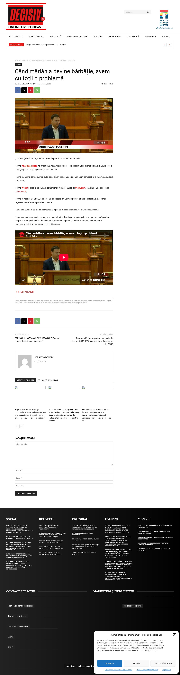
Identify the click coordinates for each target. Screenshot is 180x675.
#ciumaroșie (20, 191)
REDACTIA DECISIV (28, 84)
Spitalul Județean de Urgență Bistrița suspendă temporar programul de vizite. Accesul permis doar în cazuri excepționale (18, 546)
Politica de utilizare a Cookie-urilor (118, 670)
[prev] (165, 44)
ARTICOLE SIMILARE (25, 380)
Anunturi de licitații (132, 606)
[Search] (148, 12)
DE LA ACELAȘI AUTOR (48, 380)
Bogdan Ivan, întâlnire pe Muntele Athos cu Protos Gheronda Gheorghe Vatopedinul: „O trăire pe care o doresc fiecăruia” (19, 529)
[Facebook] (18, 90)
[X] (24, 90)
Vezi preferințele (163, 663)
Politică (25, 60)
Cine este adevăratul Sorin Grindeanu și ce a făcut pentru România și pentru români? (84, 527)
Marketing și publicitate (113, 591)
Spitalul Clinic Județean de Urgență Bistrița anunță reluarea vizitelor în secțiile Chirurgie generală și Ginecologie (19, 565)
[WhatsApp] (37, 90)
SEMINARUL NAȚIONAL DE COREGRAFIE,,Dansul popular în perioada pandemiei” (37, 339)
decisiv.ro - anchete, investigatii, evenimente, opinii (90, 666)
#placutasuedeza (29, 166)
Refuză (136, 663)
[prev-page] (16, 426)
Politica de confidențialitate (147, 670)
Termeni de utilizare (17, 616)
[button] (174, 634)
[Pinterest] (30, 90)
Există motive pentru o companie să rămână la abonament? (48, 527)
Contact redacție (20, 591)
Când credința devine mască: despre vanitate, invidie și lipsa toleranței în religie (19, 555)
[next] (169, 44)
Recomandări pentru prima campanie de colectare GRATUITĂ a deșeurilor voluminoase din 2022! (91, 341)
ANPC (10, 647)
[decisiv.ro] (26, 16)
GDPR (10, 637)
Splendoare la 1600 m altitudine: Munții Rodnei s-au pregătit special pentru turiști (52, 535)
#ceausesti (80, 188)
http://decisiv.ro (40, 361)
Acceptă (109, 663)
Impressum (166, 670)
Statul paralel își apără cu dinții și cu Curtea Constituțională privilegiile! (85, 546)
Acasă (17, 60)
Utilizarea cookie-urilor (18, 626)
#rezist (25, 188)
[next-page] (21, 426)
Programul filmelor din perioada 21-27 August (46, 44)
